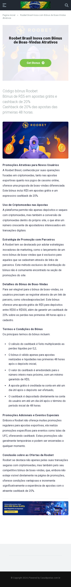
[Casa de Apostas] (35, 5)
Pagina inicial (9, 15)
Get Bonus (34, 63)
